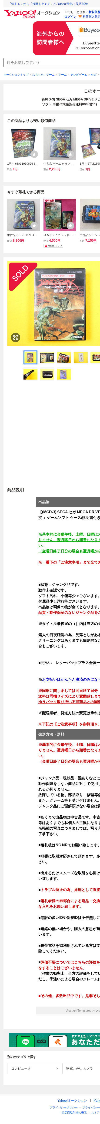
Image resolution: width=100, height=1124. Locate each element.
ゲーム (62, 74)
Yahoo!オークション (72, 1100)
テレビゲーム (78, 74)
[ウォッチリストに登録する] (34, 154)
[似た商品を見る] (15, 337)
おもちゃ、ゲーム (43, 74)
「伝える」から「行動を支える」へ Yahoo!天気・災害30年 (48, 4)
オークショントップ (16, 74)
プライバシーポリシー (64, 1107)
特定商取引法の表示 (74, 1112)
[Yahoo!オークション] (32, 11)
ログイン (70, 16)
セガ (94, 74)
